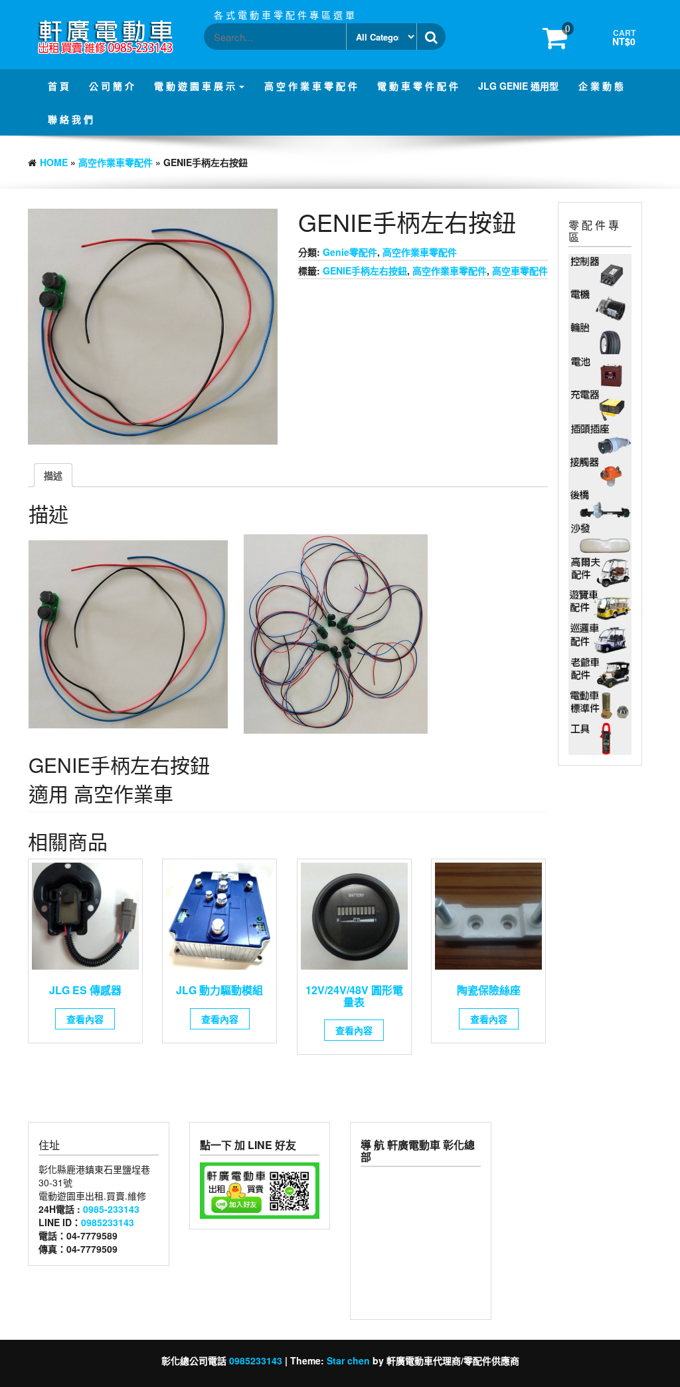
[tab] (53, 475)
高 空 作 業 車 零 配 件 (310, 85)
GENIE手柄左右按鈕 (365, 270)
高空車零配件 (520, 270)
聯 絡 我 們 (70, 119)
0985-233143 (111, 1209)
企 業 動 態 (601, 85)
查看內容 (85, 1018)
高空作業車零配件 (115, 162)
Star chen (348, 1360)
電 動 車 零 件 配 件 (417, 85)
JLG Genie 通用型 (518, 85)
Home (54, 162)
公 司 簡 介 (111, 85)
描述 (53, 475)
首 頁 (58, 85)
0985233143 (107, 1222)
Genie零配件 (350, 252)
